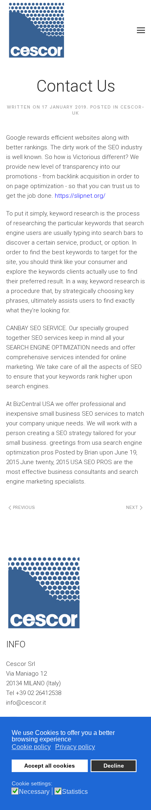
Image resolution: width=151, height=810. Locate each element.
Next (133, 507)
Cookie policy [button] (31, 746)
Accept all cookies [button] (49, 765)
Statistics (75, 792)
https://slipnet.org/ (80, 195)
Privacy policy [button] (75, 746)
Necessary (34, 792)
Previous (23, 507)
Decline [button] (113, 765)
